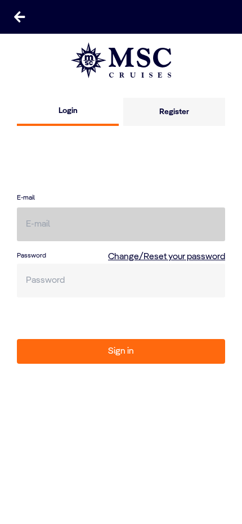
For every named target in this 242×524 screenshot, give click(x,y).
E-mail (26, 198)
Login (68, 111)
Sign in (121, 351)
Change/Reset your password (166, 256)
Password (31, 255)
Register (174, 112)
